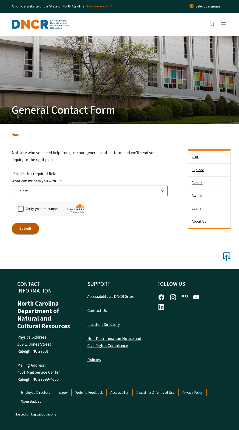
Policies (94, 360)
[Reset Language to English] (192, 6)
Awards (197, 195)
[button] (209, 24)
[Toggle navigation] (228, 24)
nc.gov (63, 392)
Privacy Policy (192, 392)
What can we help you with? (35, 181)
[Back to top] (226, 256)
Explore (198, 170)
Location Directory (103, 325)
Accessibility (119, 392)
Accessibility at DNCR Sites (110, 297)
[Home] (41, 18)
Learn (196, 208)
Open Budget (31, 401)
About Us (199, 221)
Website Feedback (89, 392)
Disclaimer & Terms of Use (155, 392)
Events (197, 182)
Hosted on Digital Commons (35, 414)
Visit (195, 157)
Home (16, 134)
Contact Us (97, 311)
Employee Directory (35, 392)
